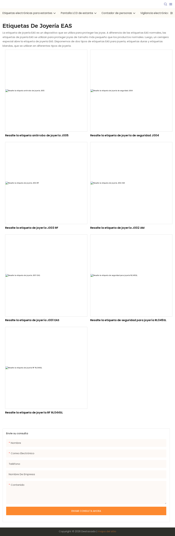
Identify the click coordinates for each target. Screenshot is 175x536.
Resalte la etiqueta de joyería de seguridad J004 (124, 135)
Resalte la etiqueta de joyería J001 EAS (32, 320)
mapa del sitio (107, 531)
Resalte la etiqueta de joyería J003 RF (31, 228)
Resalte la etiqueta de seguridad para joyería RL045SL (128, 320)
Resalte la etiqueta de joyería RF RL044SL (34, 412)
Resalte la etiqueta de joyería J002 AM (117, 228)
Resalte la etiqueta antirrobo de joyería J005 (37, 135)
